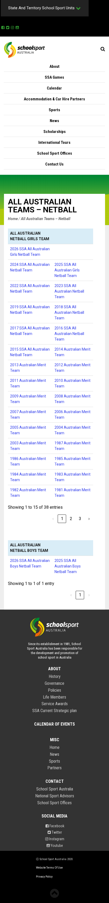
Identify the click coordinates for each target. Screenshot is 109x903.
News (54, 120)
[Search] (103, 49)
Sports (54, 110)
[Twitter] (7, 26)
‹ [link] (53, 518)
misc (54, 739)
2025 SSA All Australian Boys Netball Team (67, 566)
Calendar (54, 88)
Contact (55, 781)
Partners (54, 768)
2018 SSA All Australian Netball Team (69, 312)
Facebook (56, 826)
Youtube (56, 845)
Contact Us (54, 164)
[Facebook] (2, 26)
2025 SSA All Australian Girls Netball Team (67, 270)
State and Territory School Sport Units (41, 8)
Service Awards (55, 703)
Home (54, 747)
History (55, 676)
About (54, 66)
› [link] (89, 518)
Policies (54, 690)
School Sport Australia (54, 789)
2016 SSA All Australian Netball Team (69, 333)
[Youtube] (17, 26)
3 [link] (80, 518)
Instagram (56, 839)
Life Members (54, 697)
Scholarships (54, 131)
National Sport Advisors (54, 796)
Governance (54, 683)
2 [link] (71, 518)
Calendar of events (54, 724)
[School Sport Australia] (24, 49)
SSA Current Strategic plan (54, 710)
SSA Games (54, 77)
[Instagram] (12, 26)
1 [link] (62, 518)
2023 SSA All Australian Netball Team (69, 291)
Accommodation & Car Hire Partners (54, 99)
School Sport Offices (54, 153)
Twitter (56, 832)
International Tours (54, 142)
